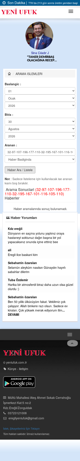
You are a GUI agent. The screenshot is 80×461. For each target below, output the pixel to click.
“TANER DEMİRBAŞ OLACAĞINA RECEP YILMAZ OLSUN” (40, 59)
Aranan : (11, 145)
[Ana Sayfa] (24, 353)
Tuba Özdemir (18, 280)
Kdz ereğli (15, 228)
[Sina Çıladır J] (40, 35)
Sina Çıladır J (40, 52)
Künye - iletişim (18, 369)
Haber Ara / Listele (20, 170)
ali (9, 250)
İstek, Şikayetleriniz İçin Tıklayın (21, 428)
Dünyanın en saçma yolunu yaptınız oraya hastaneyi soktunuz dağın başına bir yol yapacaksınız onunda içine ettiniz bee (36, 237)
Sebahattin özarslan (22, 263)
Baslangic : (13, 84)
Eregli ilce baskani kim (23, 255)
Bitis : (9, 114)
